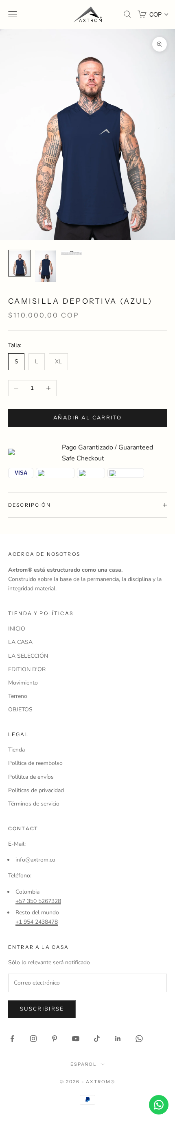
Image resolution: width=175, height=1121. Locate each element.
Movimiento (23, 683)
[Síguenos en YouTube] (76, 1039)
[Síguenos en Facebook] (12, 1039)
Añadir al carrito (87, 417)
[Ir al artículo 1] (19, 263)
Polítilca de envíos (31, 777)
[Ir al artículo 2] (45, 266)
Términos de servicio (33, 804)
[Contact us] (158, 1105)
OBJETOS (20, 709)
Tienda (16, 750)
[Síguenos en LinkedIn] (118, 1039)
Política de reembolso (35, 763)
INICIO (16, 629)
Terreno (17, 696)
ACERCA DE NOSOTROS (44, 554)
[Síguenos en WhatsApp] (139, 1039)
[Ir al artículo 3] (71, 253)
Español (83, 1064)
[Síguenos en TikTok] (97, 1039)
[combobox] (158, 14)
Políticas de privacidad (36, 790)
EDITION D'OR (27, 669)
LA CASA (20, 642)
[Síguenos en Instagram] (33, 1039)
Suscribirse (42, 1009)
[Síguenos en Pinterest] (54, 1039)
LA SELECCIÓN (28, 656)
